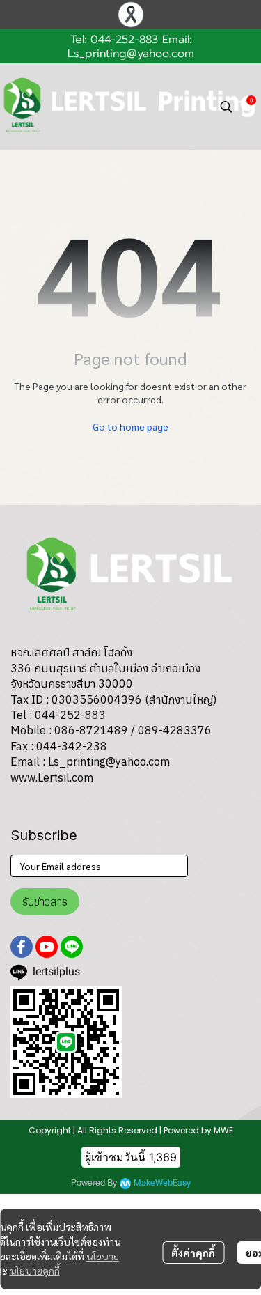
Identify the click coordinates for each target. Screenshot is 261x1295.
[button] (226, 106)
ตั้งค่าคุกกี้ (193, 1252)
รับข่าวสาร (45, 901)
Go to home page (130, 426)
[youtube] (46, 947)
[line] (72, 947)
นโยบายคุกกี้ (35, 1270)
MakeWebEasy (162, 1183)
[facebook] (21, 947)
